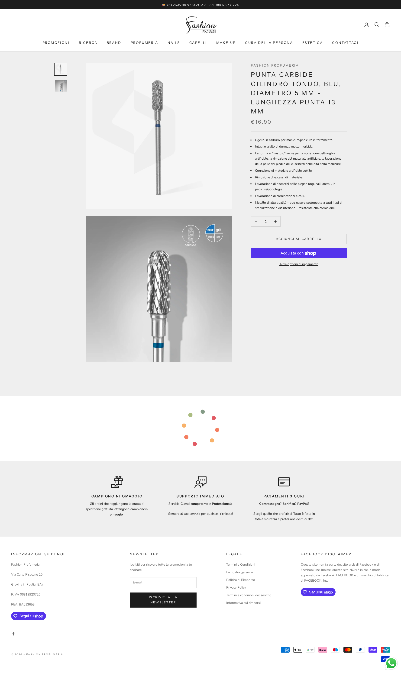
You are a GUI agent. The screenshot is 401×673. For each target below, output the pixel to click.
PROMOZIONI (56, 43)
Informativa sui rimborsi (243, 603)
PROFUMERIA (144, 43)
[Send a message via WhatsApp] (391, 663)
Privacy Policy (236, 587)
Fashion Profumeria (275, 65)
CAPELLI (198, 43)
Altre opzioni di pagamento (298, 264)
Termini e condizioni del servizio (248, 595)
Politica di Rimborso (240, 580)
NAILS (174, 43)
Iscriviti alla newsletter (163, 599)
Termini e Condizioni (240, 564)
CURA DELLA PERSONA (269, 43)
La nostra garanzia (239, 572)
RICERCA (88, 43)
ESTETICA (312, 43)
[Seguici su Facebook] (13, 633)
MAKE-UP (226, 43)
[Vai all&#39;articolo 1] (60, 69)
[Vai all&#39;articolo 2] (60, 85)
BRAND (114, 43)
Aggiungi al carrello (299, 239)
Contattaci (345, 43)
